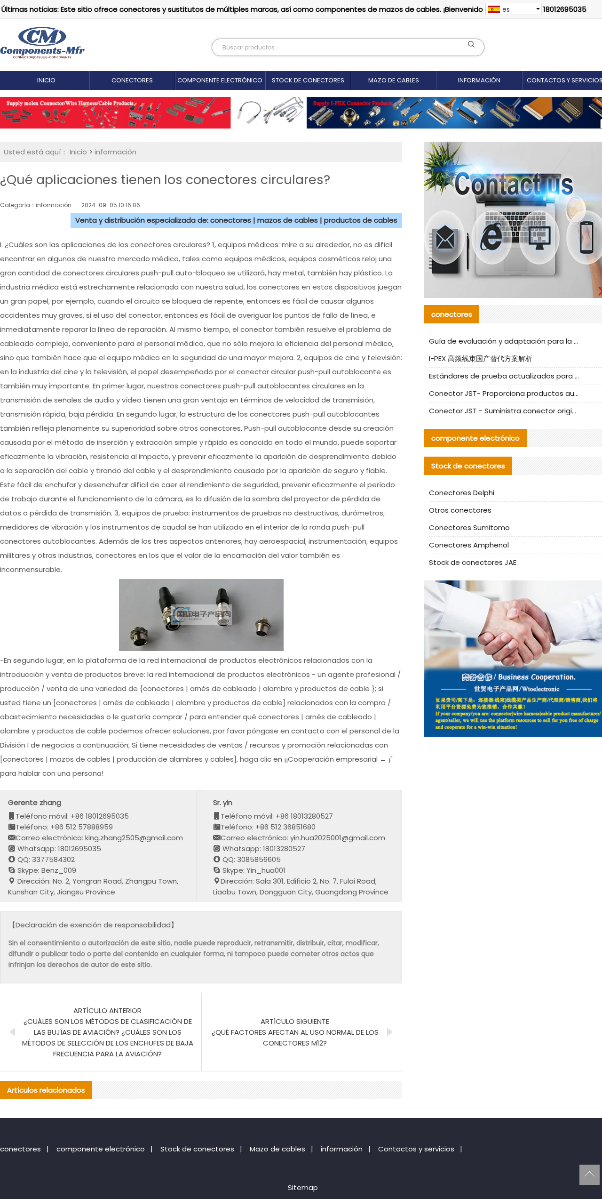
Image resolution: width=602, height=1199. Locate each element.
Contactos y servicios (416, 1149)
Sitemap (303, 1187)
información (479, 80)
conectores (132, 80)
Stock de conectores (308, 80)
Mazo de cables (393, 80)
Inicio (46, 80)
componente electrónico (219, 80)
